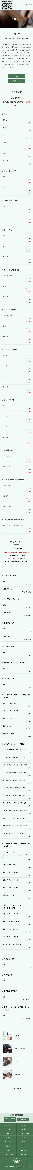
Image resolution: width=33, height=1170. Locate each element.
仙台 (13, 1089)
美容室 (19, 1089)
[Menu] (30, 5)
